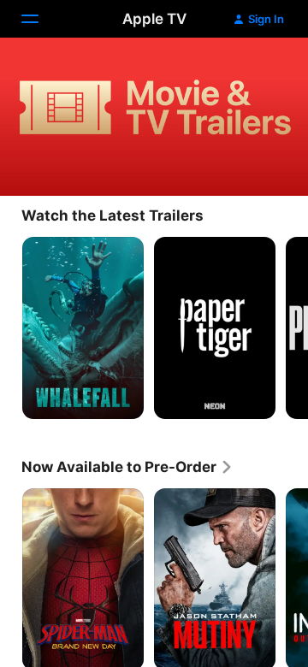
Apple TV (154, 18)
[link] (127, 466)
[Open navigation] (40, 19)
